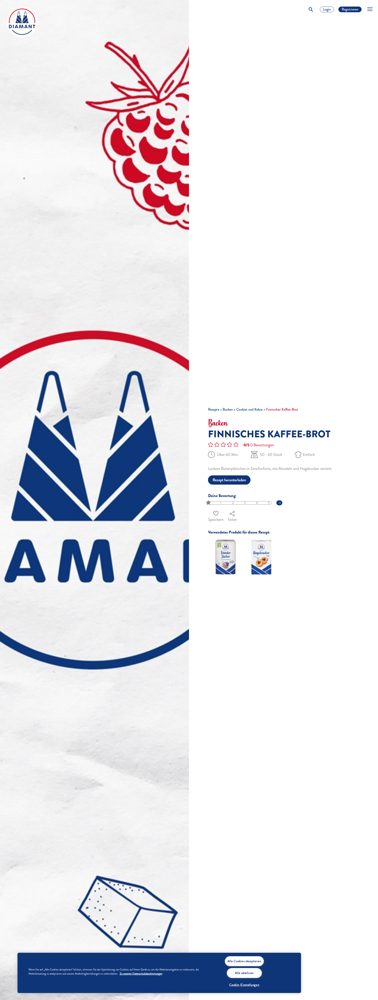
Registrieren (350, 9)
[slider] (209, 502)
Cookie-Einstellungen (244, 984)
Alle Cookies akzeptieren (244, 961)
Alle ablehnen (244, 973)
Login (327, 9)
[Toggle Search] (310, 9)
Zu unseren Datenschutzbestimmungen (141, 974)
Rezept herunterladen (229, 480)
